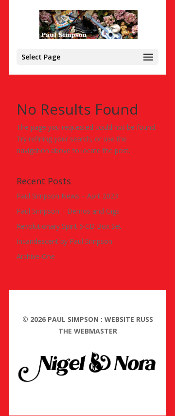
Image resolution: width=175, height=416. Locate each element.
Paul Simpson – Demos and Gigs (68, 211)
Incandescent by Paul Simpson (64, 241)
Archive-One (36, 256)
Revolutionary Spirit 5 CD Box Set (69, 226)
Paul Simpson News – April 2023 (67, 195)
